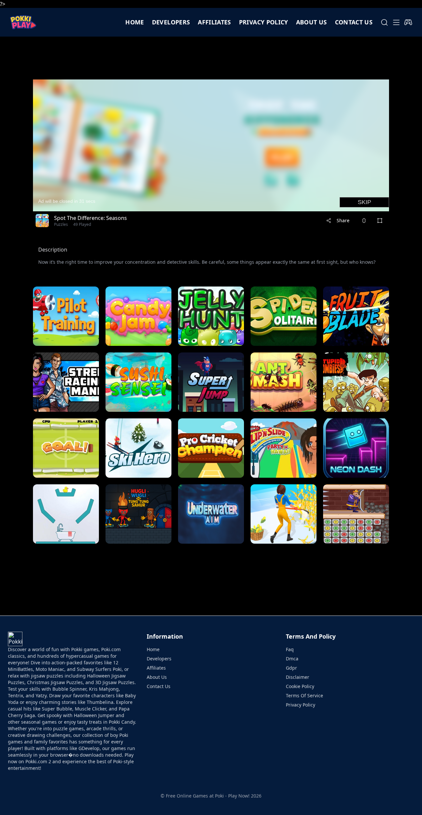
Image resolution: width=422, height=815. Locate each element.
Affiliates (214, 22)
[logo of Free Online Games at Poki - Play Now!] (23, 22)
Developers (171, 22)
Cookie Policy (300, 686)
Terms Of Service (304, 695)
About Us (157, 677)
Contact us (354, 22)
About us (311, 22)
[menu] (396, 22)
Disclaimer (297, 677)
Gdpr (291, 668)
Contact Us (158, 686)
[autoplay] (408, 22)
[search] (384, 22)
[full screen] (379, 220)
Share (343, 220)
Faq (290, 649)
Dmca (292, 658)
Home (134, 22)
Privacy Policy (263, 22)
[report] (364, 220)
